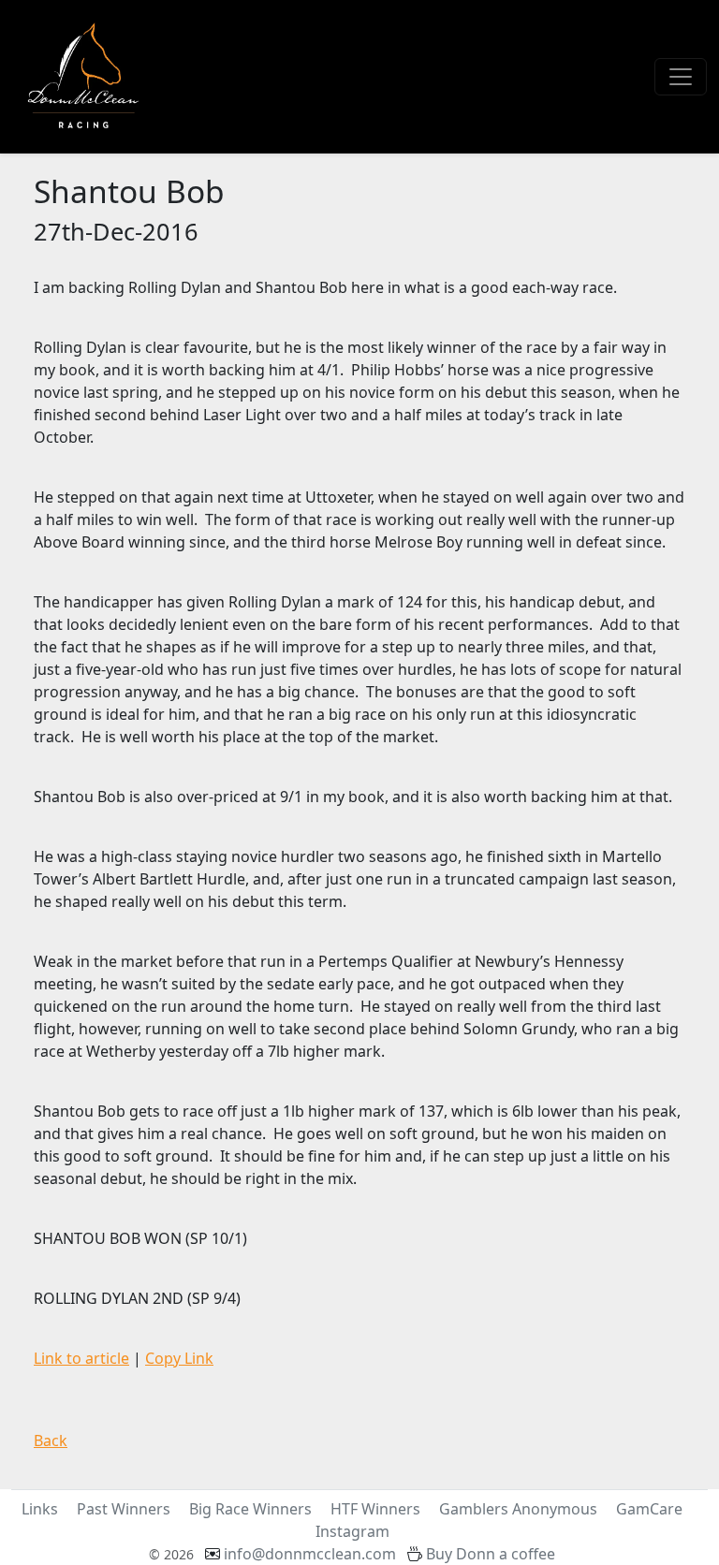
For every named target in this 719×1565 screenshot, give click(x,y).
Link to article (81, 1358)
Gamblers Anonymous (518, 1509)
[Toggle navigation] (680, 76)
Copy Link (179, 1358)
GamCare (649, 1509)
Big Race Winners (250, 1509)
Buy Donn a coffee (490, 1553)
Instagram (352, 1531)
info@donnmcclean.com (310, 1553)
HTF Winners (375, 1509)
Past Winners (123, 1509)
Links (40, 1509)
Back (50, 1440)
